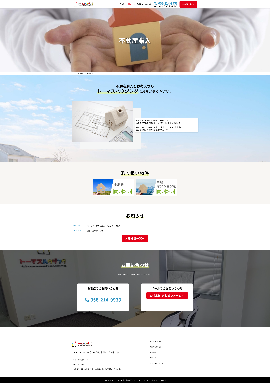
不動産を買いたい (156, 347)
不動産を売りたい (156, 341)
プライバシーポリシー (157, 363)
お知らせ (153, 358)
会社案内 (153, 352)
